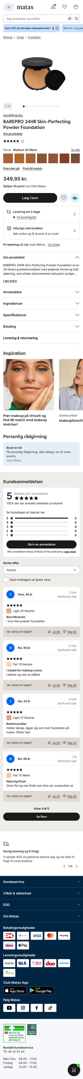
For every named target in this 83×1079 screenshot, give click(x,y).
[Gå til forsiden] (25, 7)
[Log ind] (53, 7)
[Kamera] (69, 18)
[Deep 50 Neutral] (19, 158)
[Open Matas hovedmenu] (9, 7)
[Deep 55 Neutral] (53, 158)
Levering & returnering (20, 338)
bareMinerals (13, 115)
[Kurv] (76, 7)
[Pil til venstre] (64, 866)
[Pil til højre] (76, 866)
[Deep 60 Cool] (64, 158)
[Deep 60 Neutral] (76, 158)
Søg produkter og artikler (23, 18)
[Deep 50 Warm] (30, 158)
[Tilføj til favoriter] (63, 198)
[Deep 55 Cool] (42, 158)
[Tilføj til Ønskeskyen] (75, 198)
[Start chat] (74, 1070)
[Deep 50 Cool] (8, 158)
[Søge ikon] (76, 18)
